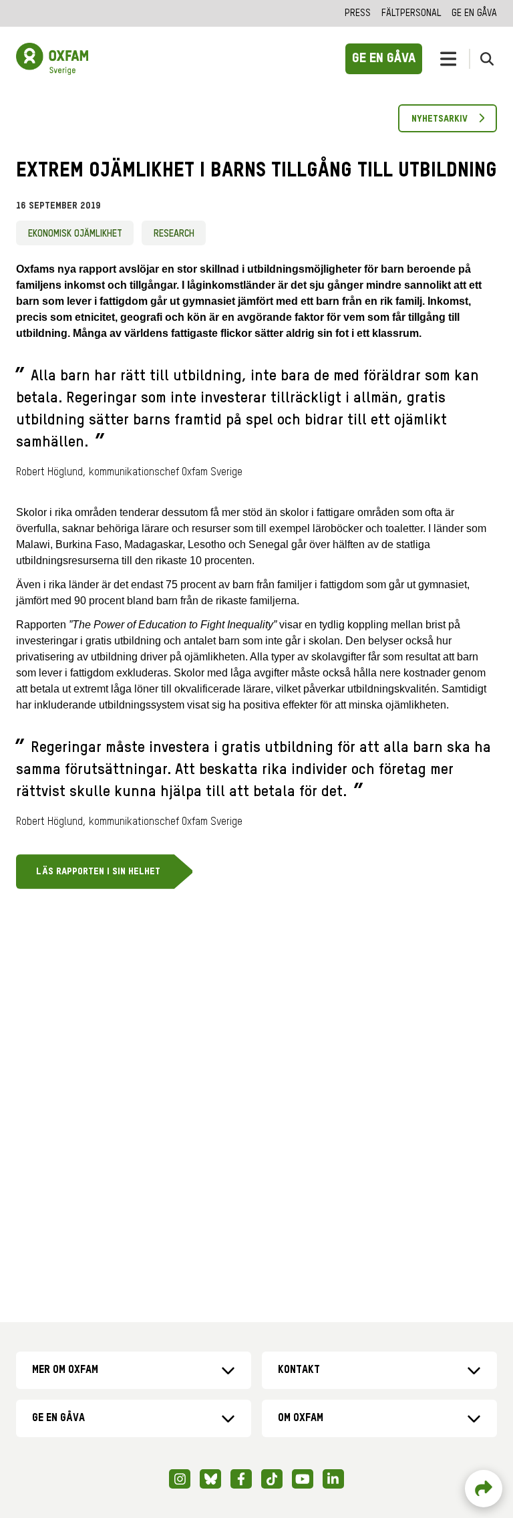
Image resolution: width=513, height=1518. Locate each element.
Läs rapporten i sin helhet (98, 871)
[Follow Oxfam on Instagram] (179, 1479)
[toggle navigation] (448, 59)
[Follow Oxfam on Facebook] (241, 1479)
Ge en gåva (474, 13)
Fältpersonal (411, 13)
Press (358, 13)
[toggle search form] (487, 59)
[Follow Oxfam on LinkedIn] (333, 1479)
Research (174, 234)
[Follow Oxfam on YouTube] (302, 1479)
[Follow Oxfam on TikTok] (272, 1479)
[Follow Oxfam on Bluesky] (210, 1479)
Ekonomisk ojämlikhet (75, 234)
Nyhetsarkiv (439, 119)
